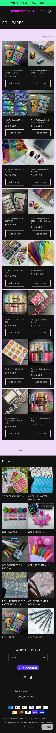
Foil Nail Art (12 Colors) (14, 369)
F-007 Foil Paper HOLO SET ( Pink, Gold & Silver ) (40, 221)
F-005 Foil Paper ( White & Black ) (40, 170)
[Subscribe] (44, 657)
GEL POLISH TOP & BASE (12, 567)
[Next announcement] (51, 3)
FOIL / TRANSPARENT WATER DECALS (13, 603)
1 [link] (20, 448)
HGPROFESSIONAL (17, 718)
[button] (6, 11)
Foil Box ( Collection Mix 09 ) (14, 321)
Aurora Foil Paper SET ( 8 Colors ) (14, 170)
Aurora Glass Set (37, 270)
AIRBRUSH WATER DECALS (38, 498)
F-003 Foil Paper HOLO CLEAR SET (14, 220)
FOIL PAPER (8, 637)
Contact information (29, 723)
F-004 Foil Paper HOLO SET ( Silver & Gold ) (40, 71)
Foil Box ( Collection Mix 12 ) (40, 370)
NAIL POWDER (9, 532)
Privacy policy (29, 727)
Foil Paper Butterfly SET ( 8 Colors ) (41, 321)
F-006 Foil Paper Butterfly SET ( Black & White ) (13, 420)
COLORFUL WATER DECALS (38, 603)
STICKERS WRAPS (11, 496)
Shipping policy (13, 723)
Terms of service (46, 723)
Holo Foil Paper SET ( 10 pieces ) (14, 121)
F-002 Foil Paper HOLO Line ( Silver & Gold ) (40, 121)
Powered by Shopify (31, 718)
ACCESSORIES (36, 637)
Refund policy (46, 718)
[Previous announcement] (5, 3)
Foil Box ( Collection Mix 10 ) (40, 419)
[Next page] (36, 448)
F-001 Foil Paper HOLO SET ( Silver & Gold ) (14, 71)
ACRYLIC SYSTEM (37, 565)
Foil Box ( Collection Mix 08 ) (14, 271)
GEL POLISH (34, 532)
